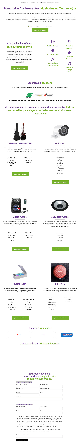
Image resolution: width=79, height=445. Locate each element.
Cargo (41, 410)
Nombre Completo (20, 406)
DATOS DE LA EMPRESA (24, 382)
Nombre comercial (44, 384)
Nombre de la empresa (21, 384)
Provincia (18, 392)
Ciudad (41, 392)
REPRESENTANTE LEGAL (25, 404)
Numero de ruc (19, 388)
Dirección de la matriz (45, 388)
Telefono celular (43, 406)
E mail (17, 410)
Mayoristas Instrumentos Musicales (31, 2)
